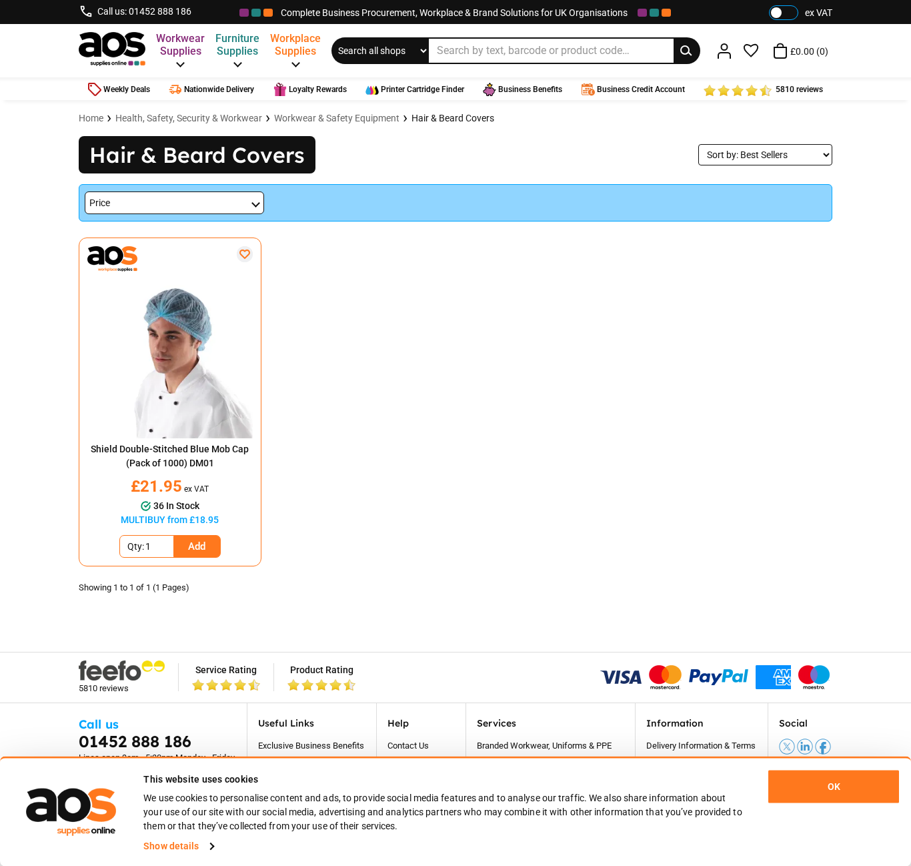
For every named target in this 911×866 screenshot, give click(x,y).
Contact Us (408, 746)
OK (834, 786)
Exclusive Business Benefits (311, 746)
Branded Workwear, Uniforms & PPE (544, 746)
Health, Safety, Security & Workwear (188, 118)
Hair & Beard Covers (452, 118)
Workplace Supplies (295, 44)
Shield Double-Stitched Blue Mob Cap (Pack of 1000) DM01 (170, 456)
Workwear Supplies (180, 44)
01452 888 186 (160, 11)
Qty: (135, 546)
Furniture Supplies (237, 44)
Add (196, 546)
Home (91, 118)
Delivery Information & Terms (701, 746)
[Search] (687, 50)
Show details (171, 846)
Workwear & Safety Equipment (336, 118)
